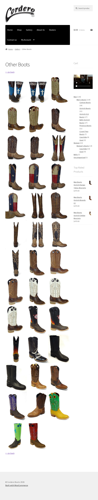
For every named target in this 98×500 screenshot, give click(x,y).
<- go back (9, 72)
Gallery (29, 30)
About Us (41, 30)
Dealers (52, 30)
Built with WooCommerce (16, 485)
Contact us (12, 40)
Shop (19, 30)
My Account (26, 40)
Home (10, 30)
